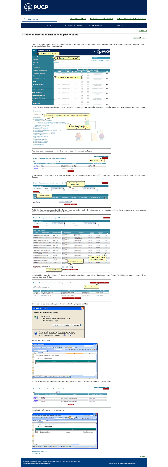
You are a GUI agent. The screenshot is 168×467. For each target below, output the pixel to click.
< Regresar (143, 31)
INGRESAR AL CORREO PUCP (101, 19)
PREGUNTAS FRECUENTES (72, 25)
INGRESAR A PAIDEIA (78, 19)
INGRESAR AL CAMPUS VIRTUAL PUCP (131, 19)
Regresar (143, 38)
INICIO (49, 25)
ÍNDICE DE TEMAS (95, 25)
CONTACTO (119, 25)
